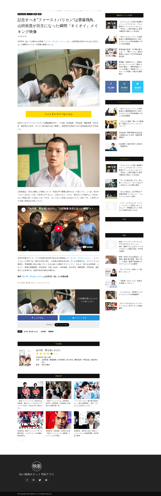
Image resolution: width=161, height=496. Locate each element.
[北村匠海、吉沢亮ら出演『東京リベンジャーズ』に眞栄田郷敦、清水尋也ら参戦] (87, 420)
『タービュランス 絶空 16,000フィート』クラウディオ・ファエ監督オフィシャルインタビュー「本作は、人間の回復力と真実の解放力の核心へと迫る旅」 (131, 26)
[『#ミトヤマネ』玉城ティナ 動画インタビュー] (111, 272)
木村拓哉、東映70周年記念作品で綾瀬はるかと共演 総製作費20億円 (130, 135)
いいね (111, 82)
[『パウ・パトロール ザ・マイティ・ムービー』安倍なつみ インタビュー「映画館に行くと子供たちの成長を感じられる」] (111, 206)
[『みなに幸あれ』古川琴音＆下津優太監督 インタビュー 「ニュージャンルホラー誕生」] (111, 194)
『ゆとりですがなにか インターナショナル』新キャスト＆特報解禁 (130, 305)
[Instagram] (33, 480)
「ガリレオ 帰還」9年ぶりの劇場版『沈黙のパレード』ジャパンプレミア (131, 123)
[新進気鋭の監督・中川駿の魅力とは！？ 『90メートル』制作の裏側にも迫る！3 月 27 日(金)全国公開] (111, 52)
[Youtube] (46, 480)
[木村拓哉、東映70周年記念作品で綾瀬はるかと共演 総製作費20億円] (111, 135)
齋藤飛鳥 (51, 331)
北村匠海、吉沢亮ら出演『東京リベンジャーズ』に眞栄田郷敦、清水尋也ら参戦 (86, 433)
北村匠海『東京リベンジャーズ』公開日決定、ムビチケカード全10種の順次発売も (30, 433)
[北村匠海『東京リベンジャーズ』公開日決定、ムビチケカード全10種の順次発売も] (30, 420)
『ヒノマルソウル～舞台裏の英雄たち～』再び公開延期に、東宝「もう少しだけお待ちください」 (86, 403)
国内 (39, 14)
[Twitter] (39, 480)
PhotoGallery (28, 11)
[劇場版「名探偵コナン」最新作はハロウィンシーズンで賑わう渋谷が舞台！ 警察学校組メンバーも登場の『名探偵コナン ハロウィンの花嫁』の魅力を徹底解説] (111, 65)
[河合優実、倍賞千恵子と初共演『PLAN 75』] (111, 147)
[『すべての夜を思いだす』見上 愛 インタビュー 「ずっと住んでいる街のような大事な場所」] (111, 183)
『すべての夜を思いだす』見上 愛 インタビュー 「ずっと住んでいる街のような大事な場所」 (131, 182)
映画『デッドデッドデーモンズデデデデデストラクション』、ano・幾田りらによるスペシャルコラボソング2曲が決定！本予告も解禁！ (131, 246)
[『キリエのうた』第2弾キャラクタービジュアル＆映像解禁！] (111, 295)
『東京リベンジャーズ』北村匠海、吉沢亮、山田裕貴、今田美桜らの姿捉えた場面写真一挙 (58, 403)
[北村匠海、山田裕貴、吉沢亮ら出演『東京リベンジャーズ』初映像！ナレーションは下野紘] (58, 420)
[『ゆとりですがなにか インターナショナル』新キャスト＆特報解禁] (111, 306)
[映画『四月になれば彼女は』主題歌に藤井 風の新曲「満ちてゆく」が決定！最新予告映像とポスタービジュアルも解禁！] (111, 260)
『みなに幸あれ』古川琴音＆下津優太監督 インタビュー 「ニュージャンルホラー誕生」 (131, 194)
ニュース (29, 14)
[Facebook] (27, 480)
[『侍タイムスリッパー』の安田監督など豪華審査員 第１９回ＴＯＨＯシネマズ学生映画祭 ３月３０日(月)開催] (111, 40)
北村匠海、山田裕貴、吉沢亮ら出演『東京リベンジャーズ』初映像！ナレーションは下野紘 (58, 433)
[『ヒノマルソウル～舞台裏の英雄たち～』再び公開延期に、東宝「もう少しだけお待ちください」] (87, 390)
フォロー (124, 82)
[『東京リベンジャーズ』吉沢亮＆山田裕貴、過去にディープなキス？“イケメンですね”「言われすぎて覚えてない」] (30, 390)
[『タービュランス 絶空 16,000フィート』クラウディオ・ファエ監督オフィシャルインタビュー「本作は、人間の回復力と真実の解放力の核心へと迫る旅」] (111, 25)
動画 (35, 14)
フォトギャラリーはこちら (58, 114)
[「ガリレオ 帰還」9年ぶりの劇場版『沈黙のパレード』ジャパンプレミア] (111, 124)
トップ (20, 11)
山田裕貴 (43, 331)
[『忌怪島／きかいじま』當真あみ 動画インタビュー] (111, 284)
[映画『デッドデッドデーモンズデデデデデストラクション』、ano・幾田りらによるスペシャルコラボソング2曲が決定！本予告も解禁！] (111, 245)
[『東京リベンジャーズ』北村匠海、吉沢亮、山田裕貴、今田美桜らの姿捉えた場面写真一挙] (58, 390)
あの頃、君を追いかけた (55, 41)
